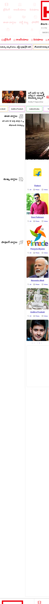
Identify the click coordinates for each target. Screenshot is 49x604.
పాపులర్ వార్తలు (9, 243)
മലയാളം (44, 28)
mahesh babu (34, 109)
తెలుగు (44, 24)
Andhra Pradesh (16, 109)
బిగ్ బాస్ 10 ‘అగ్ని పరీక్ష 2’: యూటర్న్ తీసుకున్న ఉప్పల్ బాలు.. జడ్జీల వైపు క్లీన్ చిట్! (36, 95)
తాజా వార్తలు (10, 116)
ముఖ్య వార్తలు (10, 179)
